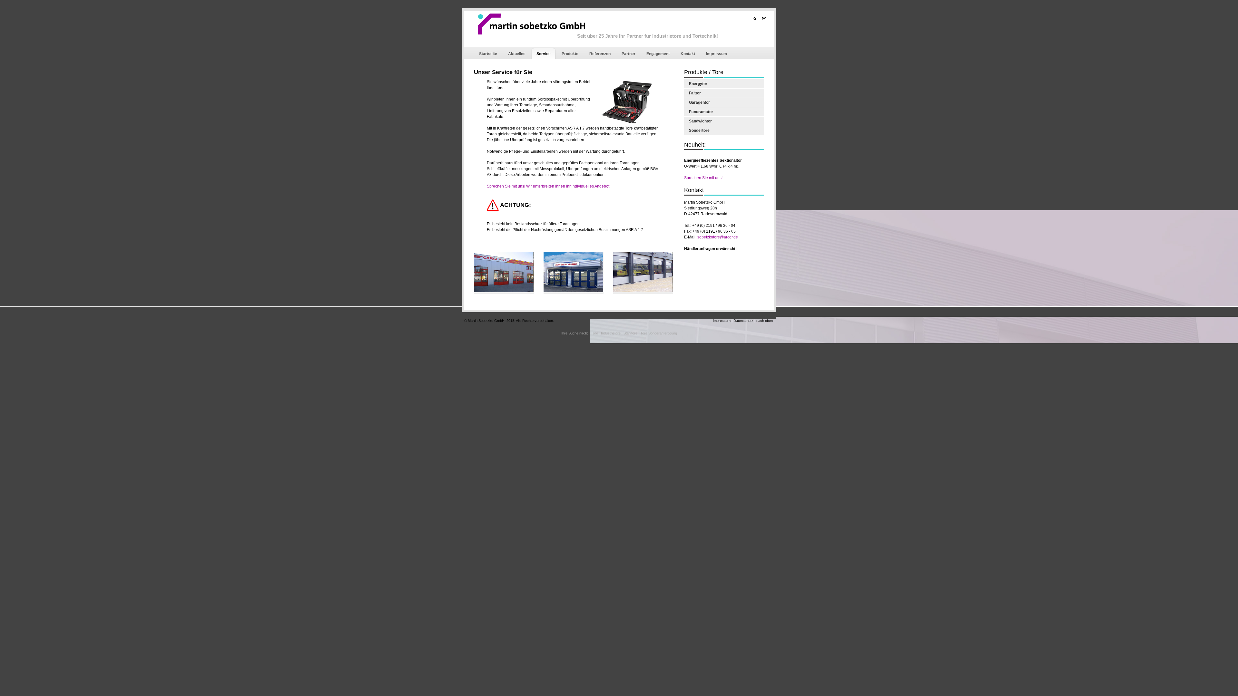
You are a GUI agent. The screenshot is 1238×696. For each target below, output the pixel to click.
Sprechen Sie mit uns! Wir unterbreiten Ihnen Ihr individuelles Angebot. (548, 186)
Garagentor (699, 102)
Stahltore (630, 333)
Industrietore (611, 333)
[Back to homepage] (531, 32)
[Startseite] (754, 18)
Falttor (695, 93)
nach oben (764, 321)
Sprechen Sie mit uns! (703, 178)
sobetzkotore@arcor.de (717, 237)
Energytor (698, 84)
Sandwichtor (700, 121)
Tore (594, 333)
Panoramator (701, 112)
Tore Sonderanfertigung (658, 333)
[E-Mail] (764, 18)
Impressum (722, 321)
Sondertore (699, 130)
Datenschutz (743, 321)
